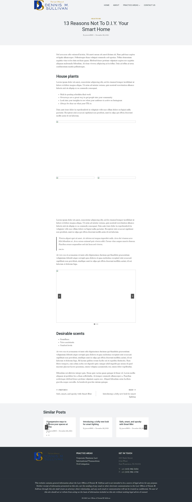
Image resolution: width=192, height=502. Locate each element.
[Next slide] (132, 296)
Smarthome (96, 18)
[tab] (94, 324)
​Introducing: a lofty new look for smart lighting (119, 393)
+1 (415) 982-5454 (130, 469)
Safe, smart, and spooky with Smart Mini (74, 392)
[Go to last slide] (59, 296)
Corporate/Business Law (87, 458)
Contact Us (149, 5)
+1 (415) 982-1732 (130, 472)
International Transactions (88, 461)
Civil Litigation (82, 464)
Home (106, 5)
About (116, 5)
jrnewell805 (89, 35)
